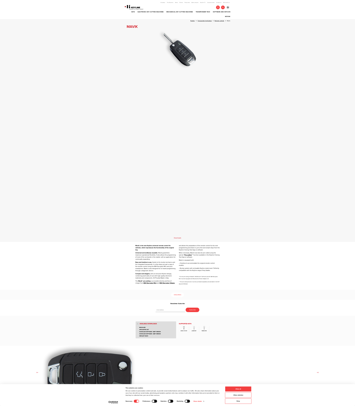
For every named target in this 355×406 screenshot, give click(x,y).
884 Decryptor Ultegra (167, 283)
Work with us (226, 2)
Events (181, 2)
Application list (144, 329)
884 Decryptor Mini (149, 283)
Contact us (218, 2)
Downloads (177, 238)
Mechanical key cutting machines (179, 12)
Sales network (194, 2)
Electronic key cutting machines (151, 12)
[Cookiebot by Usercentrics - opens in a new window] (113, 402)
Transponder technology (205, 21)
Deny (238, 401)
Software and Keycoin (221, 12)
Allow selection (238, 395)
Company (162, 2)
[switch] (154, 401)
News (176, 2)
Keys (133, 12)
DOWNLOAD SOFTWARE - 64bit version (150, 331)
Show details (197, 401)
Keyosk (227, 16)
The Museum (170, 2)
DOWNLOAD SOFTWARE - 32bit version (150, 334)
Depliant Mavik (143, 336)
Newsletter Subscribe (177, 303)
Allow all (238, 389)
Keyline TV (202, 2)
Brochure (142, 327)
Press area (187, 2)
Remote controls (219, 21)
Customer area (210, 2)
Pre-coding (188, 255)
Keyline (192, 21)
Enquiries (177, 295)
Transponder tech (203, 12)
